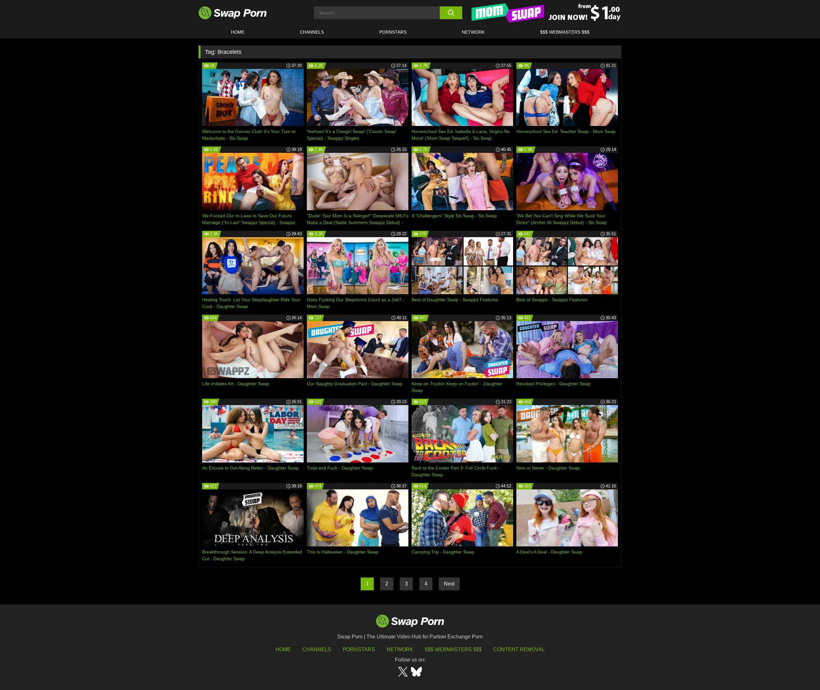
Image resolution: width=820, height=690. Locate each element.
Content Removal (519, 649)
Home (237, 32)
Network (473, 32)
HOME (283, 649)
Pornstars (392, 32)
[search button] (451, 12)
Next (449, 583)
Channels (312, 32)
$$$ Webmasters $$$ (564, 32)
